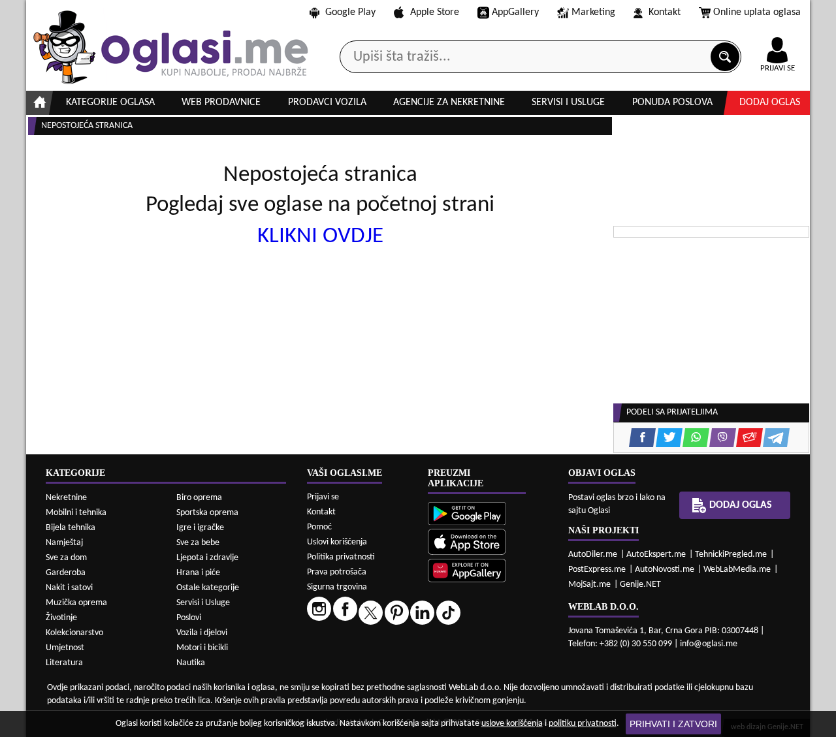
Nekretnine (66, 498)
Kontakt (665, 12)
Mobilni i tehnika (76, 513)
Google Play (350, 12)
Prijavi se (323, 497)
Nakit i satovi (69, 588)
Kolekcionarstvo (74, 633)
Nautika (190, 663)
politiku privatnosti (583, 724)
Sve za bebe (197, 543)
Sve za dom (66, 558)
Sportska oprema (207, 513)
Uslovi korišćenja (337, 542)
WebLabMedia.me (737, 569)
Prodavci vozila (327, 102)
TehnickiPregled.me (731, 554)
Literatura (64, 663)
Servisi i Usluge (203, 603)
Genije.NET (640, 584)
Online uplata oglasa (757, 12)
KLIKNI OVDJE (320, 236)
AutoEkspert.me (656, 554)
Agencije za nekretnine (449, 102)
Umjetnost (65, 648)
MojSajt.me (589, 584)
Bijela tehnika (70, 528)
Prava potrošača (336, 572)
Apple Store (434, 12)
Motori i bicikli (202, 648)
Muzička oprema (76, 603)
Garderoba (66, 573)
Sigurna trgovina (337, 587)
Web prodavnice (221, 102)
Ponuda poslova (672, 102)
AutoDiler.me (592, 554)
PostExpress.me (597, 569)
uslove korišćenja (512, 724)
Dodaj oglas (769, 102)
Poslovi (188, 618)
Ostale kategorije (207, 588)
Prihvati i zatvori (673, 724)
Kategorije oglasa (110, 102)
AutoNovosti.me (664, 569)
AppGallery (515, 12)
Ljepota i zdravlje (207, 558)
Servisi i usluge (568, 102)
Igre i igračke (200, 528)
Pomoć (319, 527)
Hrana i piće (198, 573)
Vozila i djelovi (201, 633)
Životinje (61, 618)
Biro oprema (199, 498)
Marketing (593, 12)
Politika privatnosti (341, 557)
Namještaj (64, 543)
